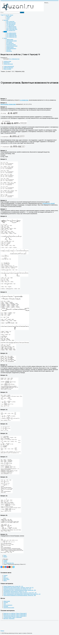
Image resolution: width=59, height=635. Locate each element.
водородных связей (49, 203)
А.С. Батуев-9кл (10, 25)
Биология (5, 20)
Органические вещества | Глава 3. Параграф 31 (14, 616)
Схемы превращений (8, 66)
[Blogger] (11, 567)
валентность (6, 62)
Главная (5, 575)
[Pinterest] (7, 567)
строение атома (7, 61)
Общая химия (9, 39)
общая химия (6, 601)
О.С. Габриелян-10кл (11, 35)
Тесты (7, 18)
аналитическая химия (8, 607)
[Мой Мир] (5, 567)
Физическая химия (11, 44)
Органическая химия (11, 40)
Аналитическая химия (11, 46)
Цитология (9, 51)
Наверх (2, 630)
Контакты (5, 578)
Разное (11, 15)
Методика (8, 16)
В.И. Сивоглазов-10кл (11, 29)
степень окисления (8, 64)
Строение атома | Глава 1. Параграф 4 (12, 617)
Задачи (5, 38)
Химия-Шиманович (11, 48)
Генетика (8, 49)
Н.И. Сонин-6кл (10, 21)
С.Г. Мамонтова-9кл (11, 26)
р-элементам (24, 100)
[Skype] (13, 567)
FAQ (4, 576)
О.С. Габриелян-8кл (11, 33)
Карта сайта (6, 579)
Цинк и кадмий (7, 69)
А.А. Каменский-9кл (11, 27)
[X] (9, 567)
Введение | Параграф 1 (9, 618)
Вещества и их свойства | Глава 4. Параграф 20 (14, 613)
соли (4, 603)
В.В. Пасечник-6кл (11, 22)
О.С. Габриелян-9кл (11, 34)
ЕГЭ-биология (9, 43)
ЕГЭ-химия (9, 42)
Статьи (8, 17)
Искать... (46, 2)
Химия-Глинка (10, 47)
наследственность (7, 605)
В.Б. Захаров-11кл (10, 30)
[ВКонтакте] (1, 567)
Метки (5, 580)
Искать (22, 12)
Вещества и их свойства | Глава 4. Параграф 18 (14, 614)
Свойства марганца (8, 67)
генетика (5, 602)
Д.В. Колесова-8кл (10, 24)
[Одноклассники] (3, 567)
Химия (5, 31)
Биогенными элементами (8, 104)
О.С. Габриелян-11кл (11, 36)
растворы (5, 606)
